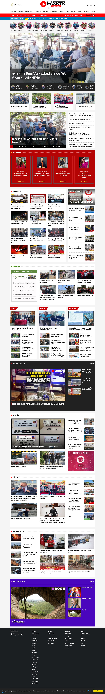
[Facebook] (87, 15)
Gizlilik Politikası (85, 633)
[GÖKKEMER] (38, 603)
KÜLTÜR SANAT (35, 657)
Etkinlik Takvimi (68, 645)
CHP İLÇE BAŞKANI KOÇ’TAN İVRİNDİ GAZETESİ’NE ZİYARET (45, 18)
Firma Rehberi (51, 640)
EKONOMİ (86, 12)
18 (59, 146)
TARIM (33, 669)
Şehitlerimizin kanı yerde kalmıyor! (65, 296)
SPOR (67, 12)
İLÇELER (45, 12)
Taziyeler (67, 640)
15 (50, 146)
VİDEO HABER (29, 12)
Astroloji (67, 636)
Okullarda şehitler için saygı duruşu (46, 281)
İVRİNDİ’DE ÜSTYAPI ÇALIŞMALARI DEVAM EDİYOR (18, 240)
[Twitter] (89, 15)
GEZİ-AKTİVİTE (35, 671)
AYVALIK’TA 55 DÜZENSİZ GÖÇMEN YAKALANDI (19, 223)
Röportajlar (67, 631)
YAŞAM (73, 12)
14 (48, 146)
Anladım (98, 691)
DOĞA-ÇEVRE (35, 667)
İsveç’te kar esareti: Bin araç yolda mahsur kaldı (80, 551)
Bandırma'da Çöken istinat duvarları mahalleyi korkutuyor (50, 572)
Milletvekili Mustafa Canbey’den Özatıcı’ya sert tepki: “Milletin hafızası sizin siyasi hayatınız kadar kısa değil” (24, 498)
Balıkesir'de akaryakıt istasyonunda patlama (36, 257)
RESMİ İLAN (53, 12)
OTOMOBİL (34, 662)
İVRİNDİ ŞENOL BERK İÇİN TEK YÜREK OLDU (80, 128)
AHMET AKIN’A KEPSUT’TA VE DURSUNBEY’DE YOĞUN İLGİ (56, 223)
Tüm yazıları (21, 181)
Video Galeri (51, 636)
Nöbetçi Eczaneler (52, 638)
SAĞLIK (33, 676)
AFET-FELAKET (18, 531)
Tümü (92, 363)
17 (56, 146)
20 (64, 146)
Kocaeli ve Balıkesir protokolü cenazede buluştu (54, 206)
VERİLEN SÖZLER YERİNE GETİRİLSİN (79, 119)
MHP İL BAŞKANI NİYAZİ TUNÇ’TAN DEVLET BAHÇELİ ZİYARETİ (81, 139)
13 (45, 146)
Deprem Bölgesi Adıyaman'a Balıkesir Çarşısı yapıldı (17, 206)
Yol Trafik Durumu (69, 643)
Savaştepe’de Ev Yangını (18, 466)
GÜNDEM (20, 12)
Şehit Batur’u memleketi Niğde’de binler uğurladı (84, 281)
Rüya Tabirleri (68, 638)
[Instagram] (91, 15)
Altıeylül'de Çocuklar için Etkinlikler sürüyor (37, 223)
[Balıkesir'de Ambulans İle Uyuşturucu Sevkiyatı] (38, 385)
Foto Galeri (51, 633)
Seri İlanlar (51, 643)
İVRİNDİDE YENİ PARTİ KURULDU (21, 519)
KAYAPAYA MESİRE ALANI (76, 123)
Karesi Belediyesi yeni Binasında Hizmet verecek (38, 240)
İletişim (83, 645)
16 (53, 146)
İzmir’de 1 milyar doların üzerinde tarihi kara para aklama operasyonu (51, 467)
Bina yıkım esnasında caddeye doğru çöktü (79, 572)
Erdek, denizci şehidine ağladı (18, 257)
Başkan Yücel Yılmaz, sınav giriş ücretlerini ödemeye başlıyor (36, 206)
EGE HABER (34, 664)
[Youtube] (94, 15)
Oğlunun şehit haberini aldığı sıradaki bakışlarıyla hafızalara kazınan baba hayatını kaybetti (47, 297)
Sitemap (83, 638)
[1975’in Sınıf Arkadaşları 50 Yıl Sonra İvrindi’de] (38, 128)
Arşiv (82, 643)
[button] (13, 169)
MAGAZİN (34, 674)
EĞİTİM (93, 12)
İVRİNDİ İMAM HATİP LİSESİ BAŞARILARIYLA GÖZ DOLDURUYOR (79, 134)
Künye (82, 631)
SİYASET (61, 12)
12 (42, 146)
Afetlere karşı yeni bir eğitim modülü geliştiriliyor (51, 551)
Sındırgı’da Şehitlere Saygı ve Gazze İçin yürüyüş (56, 240)
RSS (82, 636)
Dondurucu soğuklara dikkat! (64, 281)
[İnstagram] (11, 634)
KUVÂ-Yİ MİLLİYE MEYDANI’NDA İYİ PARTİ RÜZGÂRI (52, 497)
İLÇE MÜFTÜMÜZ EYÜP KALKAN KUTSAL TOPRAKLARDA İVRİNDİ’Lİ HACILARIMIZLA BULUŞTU (81, 145)
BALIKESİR (38, 12)
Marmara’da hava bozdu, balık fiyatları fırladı (55, 257)
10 (36, 146)
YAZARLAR (13, 12)
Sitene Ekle (83, 640)
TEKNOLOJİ (35, 683)
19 (61, 146)
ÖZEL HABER (35, 679)
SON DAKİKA (14, 18)
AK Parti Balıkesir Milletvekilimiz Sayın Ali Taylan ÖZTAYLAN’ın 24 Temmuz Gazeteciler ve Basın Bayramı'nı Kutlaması (52, 520)
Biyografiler (68, 633)
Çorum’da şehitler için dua (85, 295)
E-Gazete (67, 648)
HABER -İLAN (35, 659)
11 (39, 146)
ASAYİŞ (79, 12)
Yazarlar (50, 631)
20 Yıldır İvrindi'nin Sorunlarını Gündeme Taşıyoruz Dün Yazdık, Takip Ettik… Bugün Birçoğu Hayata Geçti (81, 114)
